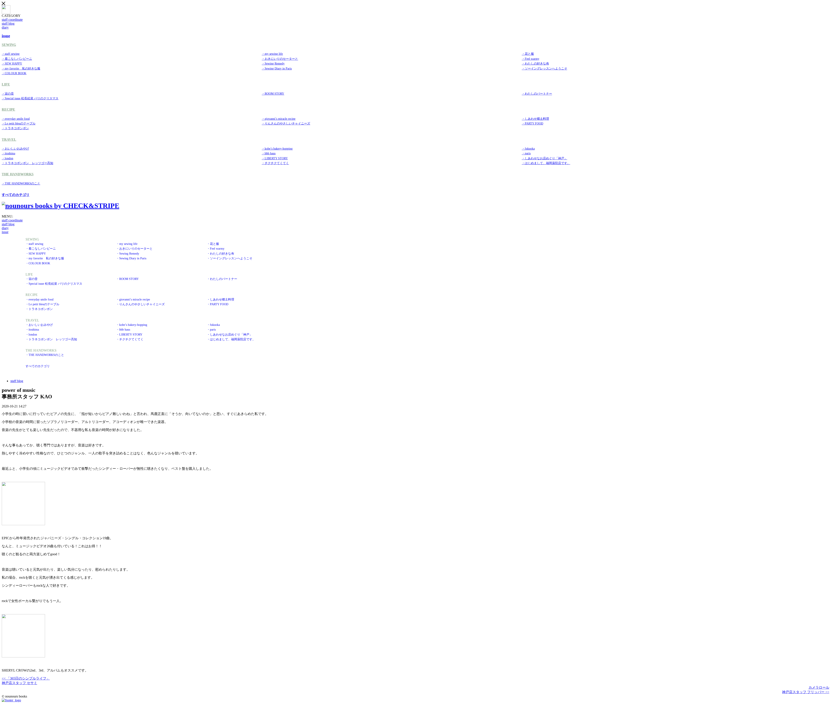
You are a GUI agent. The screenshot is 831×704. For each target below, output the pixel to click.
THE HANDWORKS (18, 174)
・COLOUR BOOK (14, 73)
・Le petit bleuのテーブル (18, 123)
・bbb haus (268, 153)
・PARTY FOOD (532, 123)
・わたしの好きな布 (535, 63)
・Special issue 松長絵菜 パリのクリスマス (30, 98)
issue (5, 232)
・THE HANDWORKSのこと (21, 183)
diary (5, 27)
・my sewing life (272, 53)
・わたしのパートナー (537, 93)
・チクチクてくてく (275, 163)
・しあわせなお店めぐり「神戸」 (544, 158)
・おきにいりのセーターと (280, 58)
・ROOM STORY (273, 93)
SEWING (9, 45)
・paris (526, 153)
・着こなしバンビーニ (17, 58)
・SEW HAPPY (12, 63)
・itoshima (8, 153)
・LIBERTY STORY (275, 158)
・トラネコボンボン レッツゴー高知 (27, 163)
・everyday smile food (16, 118)
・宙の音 (8, 93)
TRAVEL (9, 139)
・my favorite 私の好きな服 (21, 68)
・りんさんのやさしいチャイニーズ (286, 123)
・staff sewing (10, 53)
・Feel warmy (530, 58)
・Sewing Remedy (273, 63)
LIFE (6, 84)
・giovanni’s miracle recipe (278, 118)
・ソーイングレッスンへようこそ (544, 68)
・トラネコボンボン (15, 128)
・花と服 (528, 53)
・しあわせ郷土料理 (535, 118)
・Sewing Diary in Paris (277, 68)
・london (7, 158)
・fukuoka (528, 148)
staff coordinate (12, 19)
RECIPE (8, 109)
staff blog (8, 23)
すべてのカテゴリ (15, 195)
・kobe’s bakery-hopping (277, 148)
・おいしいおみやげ (15, 148)
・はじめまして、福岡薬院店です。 (546, 163)
